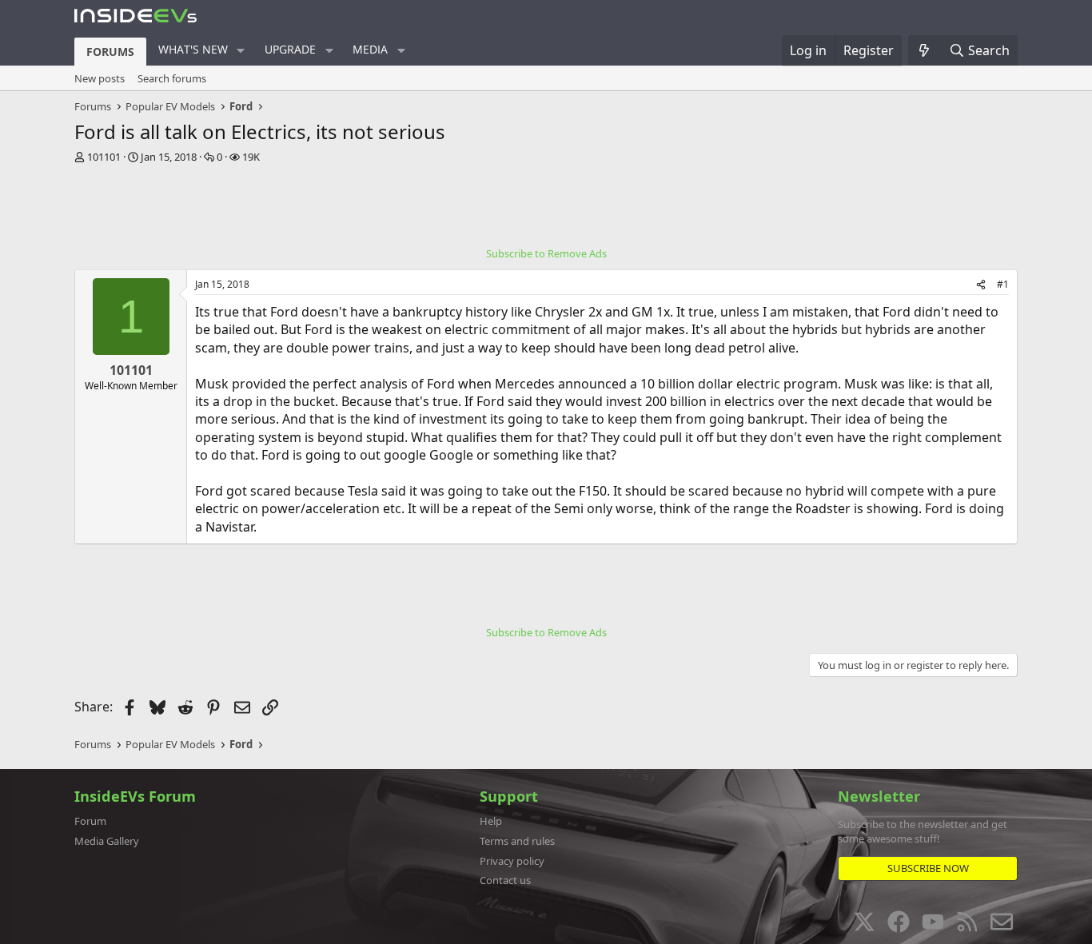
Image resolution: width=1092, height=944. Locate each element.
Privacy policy (512, 861)
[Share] (980, 285)
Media (370, 49)
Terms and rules (517, 841)
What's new (193, 49)
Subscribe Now (928, 868)
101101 (104, 156)
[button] (241, 50)
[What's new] (924, 50)
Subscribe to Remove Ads (546, 253)
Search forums (171, 78)
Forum (90, 821)
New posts (99, 78)
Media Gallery (106, 841)
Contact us (505, 880)
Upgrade (290, 49)
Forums (110, 51)
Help (491, 821)
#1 (1003, 284)
